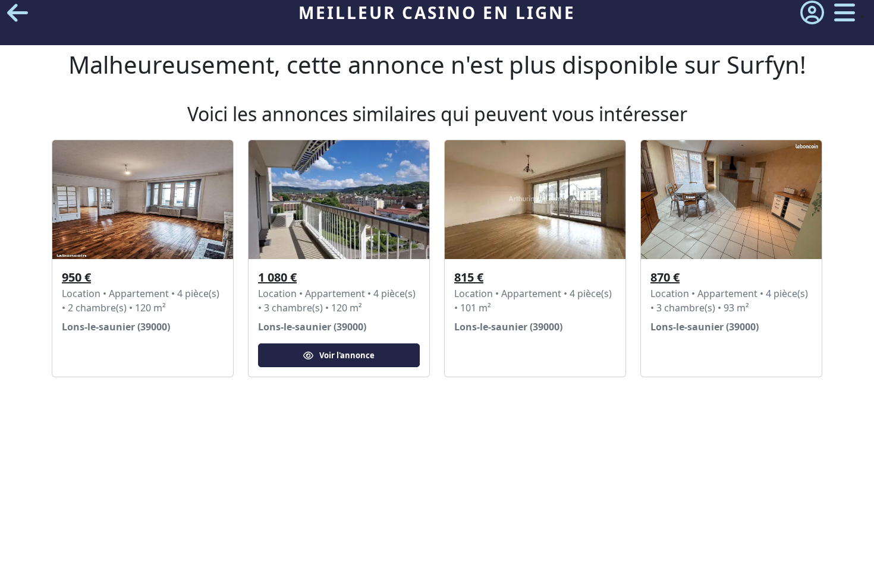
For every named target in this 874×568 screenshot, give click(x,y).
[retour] (17, 13)
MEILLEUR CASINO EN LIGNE (437, 12)
